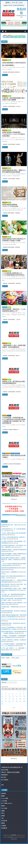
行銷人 (3, 813)
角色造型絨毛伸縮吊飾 (11, 350)
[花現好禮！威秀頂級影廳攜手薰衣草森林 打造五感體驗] (14, 80)
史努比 (3, 244)
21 (16, 699)
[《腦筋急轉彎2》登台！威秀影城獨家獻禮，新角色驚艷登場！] (14, 328)
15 (20, 696)
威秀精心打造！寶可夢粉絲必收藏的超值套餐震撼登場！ (13, 382)
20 (13, 699)
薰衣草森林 (15, 103)
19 (9, 699)
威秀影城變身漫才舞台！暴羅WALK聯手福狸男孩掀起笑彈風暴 (14, 171)
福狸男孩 (18, 175)
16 (24, 696)
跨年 (6, 69)
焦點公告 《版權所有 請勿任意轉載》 (10, 772)
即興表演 (18, 174)
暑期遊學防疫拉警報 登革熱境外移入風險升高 (13, 623)
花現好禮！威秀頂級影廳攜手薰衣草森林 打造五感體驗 (13, 99)
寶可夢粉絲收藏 (11, 387)
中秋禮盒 (23, 242)
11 (6, 696)
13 (13, 696)
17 (2, 699)
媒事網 (3, 806)
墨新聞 (3, 815)
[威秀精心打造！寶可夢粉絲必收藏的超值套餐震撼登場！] (14, 364)
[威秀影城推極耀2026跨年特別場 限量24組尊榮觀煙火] (14, 45)
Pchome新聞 (4, 798)
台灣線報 (3, 825)
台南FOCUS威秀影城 (21, 424)
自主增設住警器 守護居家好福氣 (10, 607)
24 (2, 701)
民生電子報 (4, 820)
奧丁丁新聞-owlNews (6, 803)
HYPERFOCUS (20, 137)
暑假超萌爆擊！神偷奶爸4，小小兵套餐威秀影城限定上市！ (14, 310)
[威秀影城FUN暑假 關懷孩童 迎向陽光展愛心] (14, 438)
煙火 (4, 69)
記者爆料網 (4, 828)
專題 (4, 453)
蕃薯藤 (3, 796)
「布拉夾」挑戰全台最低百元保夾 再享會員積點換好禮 (16, 6)
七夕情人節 (6, 278)
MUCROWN (19, 67)
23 (24, 699)
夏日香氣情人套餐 (11, 278)
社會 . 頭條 (13, 453)
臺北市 (18, 453)
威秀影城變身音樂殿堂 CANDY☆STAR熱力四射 (10, 205)
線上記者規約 (4, 780)
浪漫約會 (20, 278)
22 (20, 699)
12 (9, 696)
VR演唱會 (16, 139)
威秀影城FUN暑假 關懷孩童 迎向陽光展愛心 (13, 456)
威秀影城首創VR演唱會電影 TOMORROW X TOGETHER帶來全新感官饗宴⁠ (13, 134)
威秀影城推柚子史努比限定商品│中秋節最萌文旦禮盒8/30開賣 (14, 240)
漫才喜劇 (14, 175)
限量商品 (14, 244)
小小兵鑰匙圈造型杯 (13, 314)
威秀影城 (6, 103)
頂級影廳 (9, 69)
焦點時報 (21, 11)
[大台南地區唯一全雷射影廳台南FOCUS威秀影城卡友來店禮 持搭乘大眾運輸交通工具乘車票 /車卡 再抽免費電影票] (14, 400)
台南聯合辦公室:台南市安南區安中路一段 (11, 767)
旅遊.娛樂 (4, 307)
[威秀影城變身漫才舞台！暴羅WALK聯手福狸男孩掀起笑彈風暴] (14, 153)
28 (16, 701)
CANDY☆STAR (21, 208)
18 (6, 699)
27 (13, 701)
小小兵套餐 (7, 314)
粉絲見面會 (10, 210)
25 (6, 701)
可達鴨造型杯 (19, 385)
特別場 (22, 349)
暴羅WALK (10, 175)
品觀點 (3, 811)
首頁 (2, 785)
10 (2, 696)
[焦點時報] (2, 31)
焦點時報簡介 (4, 775)
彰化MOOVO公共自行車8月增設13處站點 (12, 619)
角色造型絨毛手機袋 (19, 350)
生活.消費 (4, 60)
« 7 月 (13, 708)
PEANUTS (19, 242)
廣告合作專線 (4, 770)
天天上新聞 (4, 808)
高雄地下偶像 (19, 210)
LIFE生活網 (4, 801)
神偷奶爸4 (19, 314)
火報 (2, 818)
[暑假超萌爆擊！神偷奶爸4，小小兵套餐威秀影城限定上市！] (14, 292)
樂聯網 (3, 823)
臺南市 (9, 415)
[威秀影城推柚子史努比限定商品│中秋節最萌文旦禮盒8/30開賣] (14, 221)
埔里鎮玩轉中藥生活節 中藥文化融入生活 (12, 525)
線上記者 (3, 777)
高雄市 (9, 60)
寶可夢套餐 (6, 387)
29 (20, 701)
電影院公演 (15, 210)
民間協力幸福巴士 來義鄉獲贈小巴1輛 (11, 572)
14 (16, 696)
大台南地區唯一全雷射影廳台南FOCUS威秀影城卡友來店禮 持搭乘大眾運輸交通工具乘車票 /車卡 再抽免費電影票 (13, 420)
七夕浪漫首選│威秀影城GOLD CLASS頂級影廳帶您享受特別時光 (13, 274)
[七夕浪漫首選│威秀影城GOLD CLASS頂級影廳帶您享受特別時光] (14, 255)
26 (9, 701)
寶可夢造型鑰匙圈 (17, 387)
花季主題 (10, 103)
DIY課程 (18, 101)
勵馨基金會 (19, 459)
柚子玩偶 (10, 244)
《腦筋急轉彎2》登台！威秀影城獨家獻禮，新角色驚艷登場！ (14, 346)
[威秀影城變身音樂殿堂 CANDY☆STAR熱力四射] (14, 187)
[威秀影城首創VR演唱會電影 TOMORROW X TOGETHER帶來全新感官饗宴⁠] (14, 115)
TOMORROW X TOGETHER (9, 139)
